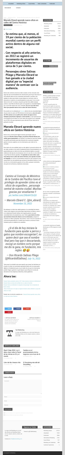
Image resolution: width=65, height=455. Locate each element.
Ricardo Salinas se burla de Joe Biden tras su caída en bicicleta (18, 283)
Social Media (31, 4)
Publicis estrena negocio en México (34, 320)
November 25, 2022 (22, 203)
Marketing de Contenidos (52, 35)
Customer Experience (51, 445)
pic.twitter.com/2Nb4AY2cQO (23, 195)
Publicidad (52, 4)
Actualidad (10, 4)
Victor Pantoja (8, 29)
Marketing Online (20, 4)
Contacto (18, 7)
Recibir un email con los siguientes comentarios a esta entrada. (19, 412)
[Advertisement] (32, 14)
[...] (46, 119)
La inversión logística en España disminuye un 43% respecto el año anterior (52, 227)
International (7, 8)
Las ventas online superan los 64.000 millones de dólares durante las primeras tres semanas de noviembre (12, 321)
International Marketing (52, 31)
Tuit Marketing (19, 330)
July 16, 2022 (34, 258)
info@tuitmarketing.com (16, 439)
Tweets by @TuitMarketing (30, 431)
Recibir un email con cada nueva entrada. (14, 415)
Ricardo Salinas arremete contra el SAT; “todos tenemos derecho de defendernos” (22, 281)
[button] (59, 3)
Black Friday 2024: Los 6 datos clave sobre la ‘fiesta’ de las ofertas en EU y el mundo (12, 353)
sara (47, 102)
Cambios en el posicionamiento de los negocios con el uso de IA (31, 352)
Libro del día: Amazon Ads (12, 362)
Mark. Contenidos (41, 4)
